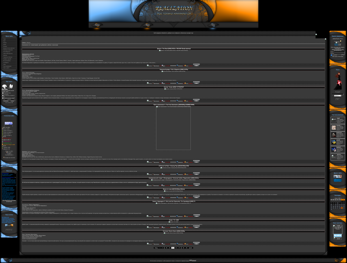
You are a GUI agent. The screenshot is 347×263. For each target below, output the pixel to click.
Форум (148, 25)
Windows (5, 55)
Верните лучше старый (9, 98)
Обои (4, 64)
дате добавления (43, 45)
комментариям (34, 45)
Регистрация (340, 56)
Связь (213, 25)
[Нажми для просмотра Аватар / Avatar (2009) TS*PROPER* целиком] (196, 101)
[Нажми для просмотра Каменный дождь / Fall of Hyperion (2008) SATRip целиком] (196, 83)
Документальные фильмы (9, 48)
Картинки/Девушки (7, 66)
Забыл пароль (335, 56)
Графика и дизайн (7, 58)
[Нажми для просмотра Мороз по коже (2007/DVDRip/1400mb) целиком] (196, 197)
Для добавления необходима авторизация (9, 201)
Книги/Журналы (6, 51)
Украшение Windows (7, 57)
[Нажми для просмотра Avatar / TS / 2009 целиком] (196, 227)
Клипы (4, 44)
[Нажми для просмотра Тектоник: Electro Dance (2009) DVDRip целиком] (196, 244)
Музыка (5, 42)
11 (333, 204)
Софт (4, 39)
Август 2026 (337, 198)
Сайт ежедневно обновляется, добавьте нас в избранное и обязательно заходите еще (173, 32)
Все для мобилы (6, 60)
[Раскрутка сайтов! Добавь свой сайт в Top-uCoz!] (338, 236)
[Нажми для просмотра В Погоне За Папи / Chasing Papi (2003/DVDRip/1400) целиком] (196, 174)
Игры (4, 40)
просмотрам (55, 45)
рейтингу (49, 45)
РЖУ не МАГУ (6, 67)
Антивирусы (6, 62)
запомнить (334, 55)
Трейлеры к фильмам (8, 49)
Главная (97, 25)
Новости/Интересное (8, 53)
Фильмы (5, 46)
